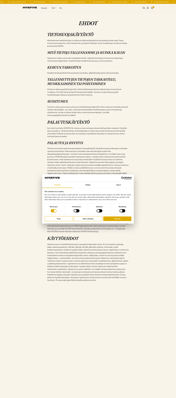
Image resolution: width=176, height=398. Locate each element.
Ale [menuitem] (60, 8)
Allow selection (88, 219)
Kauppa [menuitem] (44, 8)
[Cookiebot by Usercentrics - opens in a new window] (123, 178)
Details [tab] (88, 185)
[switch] (76, 210)
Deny (59, 219)
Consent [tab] (57, 185)
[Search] (144, 8)
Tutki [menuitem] (53, 8)
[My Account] (148, 8)
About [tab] (118, 185)
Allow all (117, 219)
